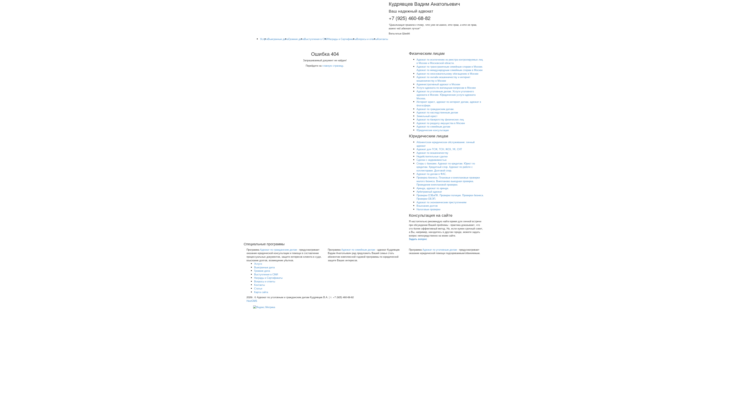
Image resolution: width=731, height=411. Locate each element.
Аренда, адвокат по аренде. (433, 188)
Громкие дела (296, 39)
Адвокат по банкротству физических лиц (440, 119)
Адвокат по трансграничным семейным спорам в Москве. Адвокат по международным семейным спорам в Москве (450, 68)
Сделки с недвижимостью (432, 160)
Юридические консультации (433, 130)
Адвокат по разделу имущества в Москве (441, 123)
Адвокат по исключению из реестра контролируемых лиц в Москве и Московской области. (450, 61)
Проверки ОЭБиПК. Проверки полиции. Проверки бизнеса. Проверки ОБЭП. (450, 197)
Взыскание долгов (427, 205)
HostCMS (252, 301)
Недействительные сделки (432, 156)
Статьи (258, 288)
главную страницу (332, 65)
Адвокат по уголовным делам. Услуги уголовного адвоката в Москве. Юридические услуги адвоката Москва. (446, 94)
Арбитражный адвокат (429, 191)
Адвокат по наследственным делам (437, 112)
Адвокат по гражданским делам (278, 249)
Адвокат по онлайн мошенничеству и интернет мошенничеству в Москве (443, 78)
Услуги (264, 39)
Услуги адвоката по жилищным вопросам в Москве (446, 87)
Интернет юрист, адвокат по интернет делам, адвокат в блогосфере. (449, 103)
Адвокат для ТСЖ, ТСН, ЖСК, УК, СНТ (439, 149)
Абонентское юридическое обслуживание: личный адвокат (446, 143)
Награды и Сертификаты (342, 39)
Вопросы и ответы (366, 39)
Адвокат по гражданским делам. (435, 109)
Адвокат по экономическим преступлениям (441, 202)
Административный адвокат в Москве (438, 84)
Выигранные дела (278, 39)
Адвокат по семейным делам (433, 126)
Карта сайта (261, 292)
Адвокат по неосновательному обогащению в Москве (447, 73)
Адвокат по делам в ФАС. (432, 174)
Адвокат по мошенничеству (432, 153)
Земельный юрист (427, 116)
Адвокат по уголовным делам (439, 249)
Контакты (382, 39)
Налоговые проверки (428, 209)
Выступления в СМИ (316, 39)
